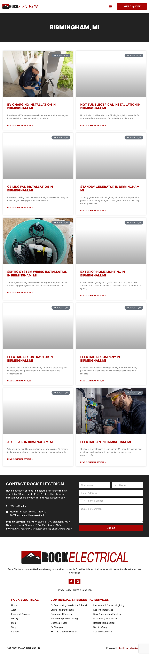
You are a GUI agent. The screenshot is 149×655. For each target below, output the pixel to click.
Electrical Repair (59, 623)
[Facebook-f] (71, 581)
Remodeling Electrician (105, 618)
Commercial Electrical (62, 614)
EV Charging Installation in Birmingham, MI (31, 106)
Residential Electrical (104, 623)
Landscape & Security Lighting (108, 605)
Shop (13, 627)
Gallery (14, 618)
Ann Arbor (31, 521)
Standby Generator (103, 631)
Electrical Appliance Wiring (64, 618)
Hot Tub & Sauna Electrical (64, 631)
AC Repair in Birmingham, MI (30, 442)
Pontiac (42, 525)
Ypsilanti (25, 528)
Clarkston (36, 528)
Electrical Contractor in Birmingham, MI (30, 358)
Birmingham (12, 528)
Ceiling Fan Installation (62, 609)
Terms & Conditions (83, 590)
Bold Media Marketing (130, 648)
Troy (49, 521)
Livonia (42, 521)
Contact (15, 631)
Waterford (11, 525)
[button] (110, 6)
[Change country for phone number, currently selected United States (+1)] (82, 500)
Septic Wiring (100, 627)
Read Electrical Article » (20, 125)
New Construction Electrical (107, 614)
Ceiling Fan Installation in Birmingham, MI (30, 188)
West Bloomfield (28, 525)
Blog (13, 623)
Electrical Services (20, 614)
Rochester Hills (61, 521)
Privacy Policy (64, 590)
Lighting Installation (103, 609)
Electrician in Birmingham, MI (105, 442)
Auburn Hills (54, 525)
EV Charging (57, 627)
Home (14, 605)
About (14, 609)
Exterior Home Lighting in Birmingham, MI (102, 273)
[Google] (77, 581)
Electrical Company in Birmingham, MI (100, 358)
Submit (111, 527)
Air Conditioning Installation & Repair (69, 605)
